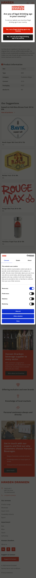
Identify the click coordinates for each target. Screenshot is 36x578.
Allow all (18, 311)
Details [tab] (18, 260)
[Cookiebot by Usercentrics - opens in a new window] (26, 256)
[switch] (31, 293)
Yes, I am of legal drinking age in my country (18, 30)
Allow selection (18, 316)
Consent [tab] (6, 260)
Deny (18, 321)
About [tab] (29, 260)
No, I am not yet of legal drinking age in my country (18, 37)
